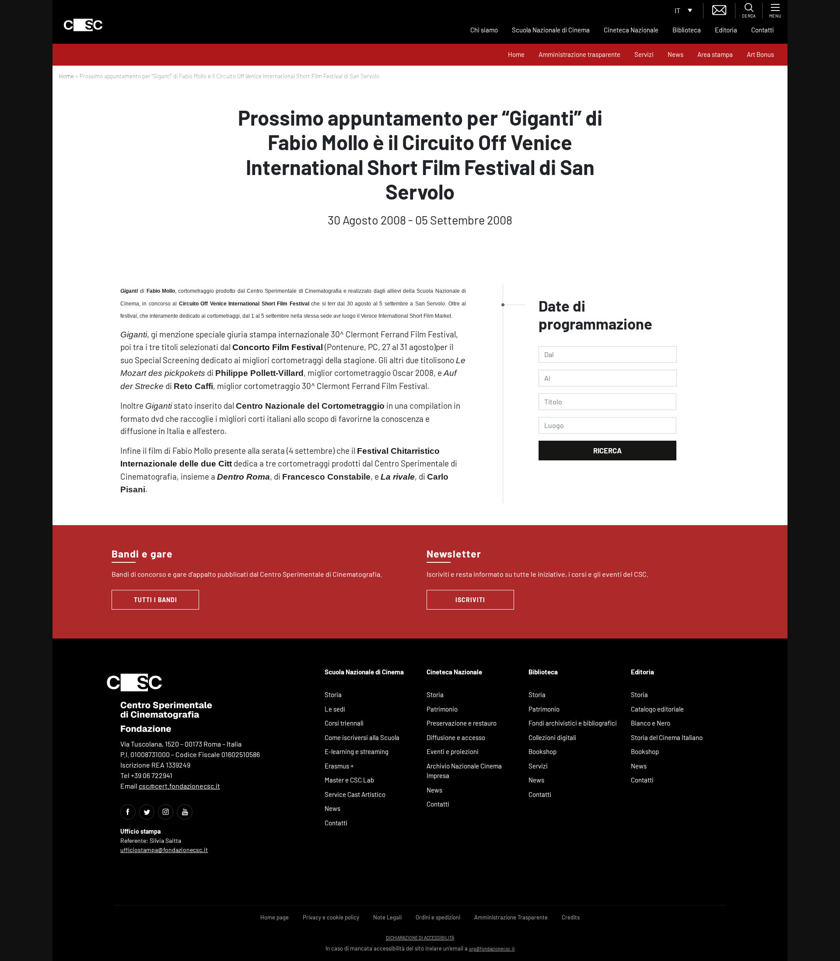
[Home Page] (83, 25)
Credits (571, 917)
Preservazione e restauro (462, 723)
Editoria (726, 30)
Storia (333, 694)
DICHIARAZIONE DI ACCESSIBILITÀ (420, 937)
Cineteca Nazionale (631, 30)
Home (516, 54)
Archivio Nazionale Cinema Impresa (464, 771)
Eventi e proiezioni (453, 751)
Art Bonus (760, 54)
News (675, 54)
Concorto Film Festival (277, 347)
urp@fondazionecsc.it (492, 948)
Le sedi (335, 709)
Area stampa (715, 54)
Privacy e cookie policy (331, 917)
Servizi (644, 54)
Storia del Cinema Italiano (667, 737)
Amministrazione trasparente (579, 54)
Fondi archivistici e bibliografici (572, 723)
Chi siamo (484, 30)
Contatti (762, 30)
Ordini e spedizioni (438, 917)
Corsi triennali (344, 723)
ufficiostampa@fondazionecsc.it (164, 849)
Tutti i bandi (155, 599)
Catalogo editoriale (657, 709)
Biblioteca (686, 30)
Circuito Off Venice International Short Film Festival (244, 304)
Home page (274, 917)
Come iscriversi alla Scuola (362, 737)
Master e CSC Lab (349, 780)
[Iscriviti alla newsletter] (719, 9)
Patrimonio (442, 709)
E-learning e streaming (356, 751)
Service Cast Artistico (355, 794)
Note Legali (387, 917)
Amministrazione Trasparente (511, 917)
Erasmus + (339, 766)
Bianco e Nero (650, 723)
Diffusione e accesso (456, 737)
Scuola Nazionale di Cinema (551, 30)
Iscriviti (470, 599)
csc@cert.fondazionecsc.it (179, 786)
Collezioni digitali (552, 737)
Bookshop (542, 751)
